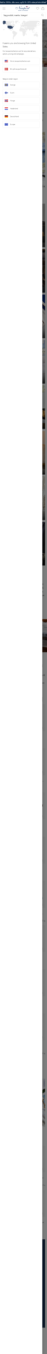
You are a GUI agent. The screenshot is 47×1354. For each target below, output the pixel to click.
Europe (12, 124)
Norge (12, 101)
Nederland (14, 108)
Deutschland (14, 116)
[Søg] (42, 15)
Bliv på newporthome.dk (18, 69)
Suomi (12, 93)
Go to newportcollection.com (20, 61)
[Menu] (4, 8)
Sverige (12, 85)
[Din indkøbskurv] (43, 8)
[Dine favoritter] (37, 8)
